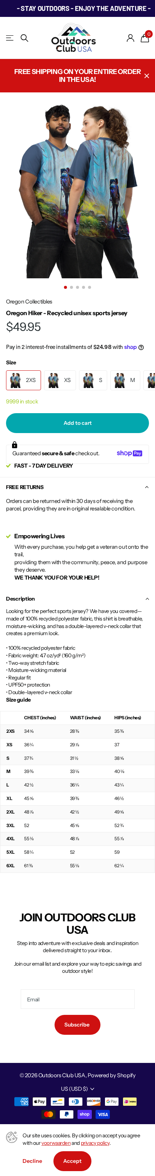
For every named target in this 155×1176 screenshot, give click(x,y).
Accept (72, 1161)
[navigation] (65, 287)
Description (20, 598)
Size (11, 362)
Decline (32, 1161)
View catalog (10, 38)
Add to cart (78, 423)
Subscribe (77, 1024)
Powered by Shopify (111, 1075)
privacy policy (95, 1143)
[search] (24, 38)
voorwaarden (55, 1143)
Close (146, 75)
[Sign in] (131, 38)
